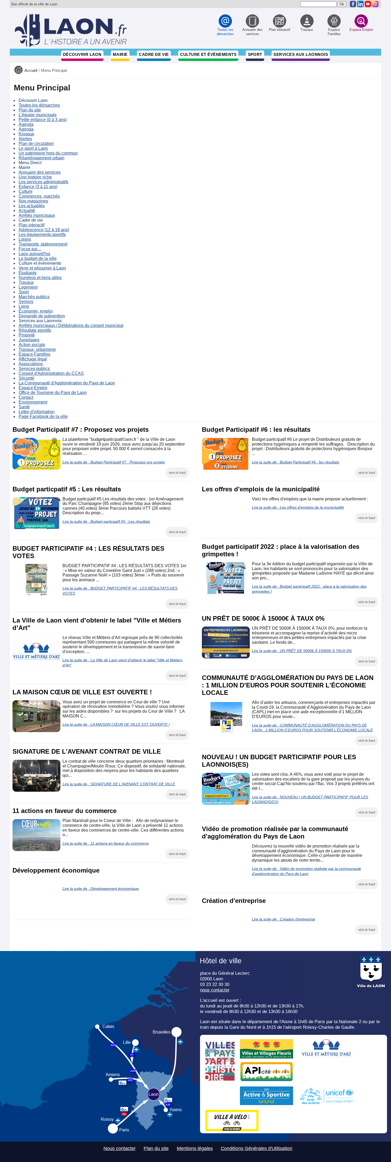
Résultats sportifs (35, 330)
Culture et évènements (208, 54)
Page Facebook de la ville (43, 416)
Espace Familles (34, 354)
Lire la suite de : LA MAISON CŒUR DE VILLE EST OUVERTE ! (116, 724)
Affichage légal (33, 359)
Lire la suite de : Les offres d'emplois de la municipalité (298, 507)
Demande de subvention (42, 316)
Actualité (27, 210)
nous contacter (215, 990)
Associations (31, 364)
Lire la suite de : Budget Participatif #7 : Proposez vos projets (114, 462)
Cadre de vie (154, 54)
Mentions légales (195, 1148)
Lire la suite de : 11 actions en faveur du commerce (106, 843)
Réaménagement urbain (41, 158)
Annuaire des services (40, 172)
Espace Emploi (33, 387)
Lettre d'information (37, 411)
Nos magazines (33, 201)
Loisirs (25, 239)
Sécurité (26, 378)
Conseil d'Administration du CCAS (51, 373)
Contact (26, 397)
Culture (25, 191)
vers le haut (177, 473)
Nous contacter (119, 1148)
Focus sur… (30, 249)
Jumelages (29, 340)
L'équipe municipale (38, 115)
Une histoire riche (35, 177)
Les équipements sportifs (42, 234)
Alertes (25, 138)
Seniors (26, 301)
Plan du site (30, 110)
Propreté (27, 335)
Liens (24, 306)
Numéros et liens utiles (40, 277)
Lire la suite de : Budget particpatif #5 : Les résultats (106, 521)
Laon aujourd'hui (34, 253)
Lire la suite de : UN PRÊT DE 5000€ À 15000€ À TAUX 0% (302, 651)
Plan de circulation (36, 143)
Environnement (33, 402)
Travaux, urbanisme (37, 349)
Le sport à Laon (33, 148)
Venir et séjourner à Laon (42, 268)
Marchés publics (34, 296)
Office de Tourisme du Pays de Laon (53, 392)
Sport (255, 54)
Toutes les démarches (39, 105)
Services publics (34, 368)
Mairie (120, 54)
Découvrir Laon (82, 54)
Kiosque (26, 134)
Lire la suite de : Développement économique (101, 888)
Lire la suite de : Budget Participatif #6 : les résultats (295, 462)
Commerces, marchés (39, 196)
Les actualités (32, 206)
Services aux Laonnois (300, 54)
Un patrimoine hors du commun (48, 153)
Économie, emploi (36, 311)
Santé (24, 407)
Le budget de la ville (38, 258)
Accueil (30, 70)
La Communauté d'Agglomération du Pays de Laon (67, 383)
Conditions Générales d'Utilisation (256, 1148)
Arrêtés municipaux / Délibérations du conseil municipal (71, 325)
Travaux (26, 282)
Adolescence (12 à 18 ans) (44, 229)
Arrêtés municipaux (37, 215)
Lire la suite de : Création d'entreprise (283, 919)
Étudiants (27, 273)
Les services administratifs (43, 182)
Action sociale (32, 344)
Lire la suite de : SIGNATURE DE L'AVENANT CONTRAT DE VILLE (119, 784)
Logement (28, 287)
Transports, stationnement (43, 244)
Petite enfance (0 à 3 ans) (43, 119)
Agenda (26, 124)
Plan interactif (31, 225)
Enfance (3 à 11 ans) (38, 186)
